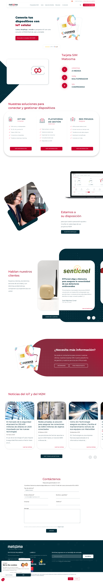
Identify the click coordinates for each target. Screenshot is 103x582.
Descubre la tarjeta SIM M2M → (27, 38)
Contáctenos (79, 1)
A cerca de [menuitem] (65, 5)
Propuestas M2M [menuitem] (34, 5)
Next (93, 318)
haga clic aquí (61, 526)
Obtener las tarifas (89, 5)
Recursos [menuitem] (57, 5)
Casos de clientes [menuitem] (49, 5)
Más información (21, 148)
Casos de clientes (51, 317)
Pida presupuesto (78, 365)
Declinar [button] (76, 578)
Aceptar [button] (70, 578)
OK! (23, 574)
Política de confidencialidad (64, 561)
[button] (3, 579)
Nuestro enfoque (70, 232)
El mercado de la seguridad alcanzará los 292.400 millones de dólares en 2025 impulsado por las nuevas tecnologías (19, 427)
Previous (88, 318)
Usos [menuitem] (42, 5)
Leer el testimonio (87, 302)
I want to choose (8, 574)
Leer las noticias (27, 447)
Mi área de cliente (90, 1)
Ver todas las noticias (51, 456)
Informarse (61, 365)
